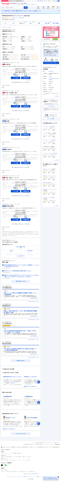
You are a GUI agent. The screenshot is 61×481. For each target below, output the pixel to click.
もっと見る (56, 96)
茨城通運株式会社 (6, 305)
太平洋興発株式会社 (7, 287)
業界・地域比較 (56, 23)
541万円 (53, 194)
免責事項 (38, 476)
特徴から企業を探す (9, 456)
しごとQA (43, 8)
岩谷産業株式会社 (7, 396)
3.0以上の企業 (12, 19)
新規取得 (25, 3)
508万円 (53, 179)
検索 (58, 1)
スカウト (52, 8)
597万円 (53, 186)
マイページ (58, 8)
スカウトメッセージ (4, 453)
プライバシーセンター (18, 476)
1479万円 (53, 143)
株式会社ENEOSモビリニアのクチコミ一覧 (45, 447)
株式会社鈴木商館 (6, 343)
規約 (24, 476)
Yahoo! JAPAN (40, 0)
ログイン (18, 4)
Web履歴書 (15, 453)
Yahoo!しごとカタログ (6, 447)
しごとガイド (19, 460)
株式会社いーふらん (10, 417)
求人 (13, 23)
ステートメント (31, 476)
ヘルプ (44, 0)
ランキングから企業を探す (17, 456)
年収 (32, 23)
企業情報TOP (13, 447)
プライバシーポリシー (10, 476)
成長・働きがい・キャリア (12, 177)
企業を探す (38, 8)
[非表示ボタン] (58, 476)
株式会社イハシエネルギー (30, 376)
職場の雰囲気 (10, 206)
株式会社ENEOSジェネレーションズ (12, 376)
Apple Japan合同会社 (32, 417)
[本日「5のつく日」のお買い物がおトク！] (15, 1)
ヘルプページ (51, 442)
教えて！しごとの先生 (4, 460)
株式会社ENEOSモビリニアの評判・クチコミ (29, 447)
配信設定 (19, 453)
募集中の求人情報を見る (31, 386)
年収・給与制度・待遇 (11, 92)
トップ (5, 23)
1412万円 (53, 150)
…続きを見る (12, 382)
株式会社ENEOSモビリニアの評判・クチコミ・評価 (10, 62)
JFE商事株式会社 (28, 396)
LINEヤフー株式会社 (4, 469)
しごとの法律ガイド (12, 460)
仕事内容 (8, 64)
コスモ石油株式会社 (7, 323)
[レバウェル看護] (51, 40)
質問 (39, 23)
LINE (8, 465)
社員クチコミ (23, 23)
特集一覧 (48, 8)
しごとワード (24, 460)
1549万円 (53, 136)
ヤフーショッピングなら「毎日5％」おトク (29, 4)
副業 (8, 121)
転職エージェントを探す (26, 456)
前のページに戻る (7, 27)
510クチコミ (15, 17)
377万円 (53, 172)
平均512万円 (21, 17)
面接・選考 (48, 23)
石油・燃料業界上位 (5, 19)
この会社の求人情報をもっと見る (33, 301)
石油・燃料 (51, 71)
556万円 (53, 202)
